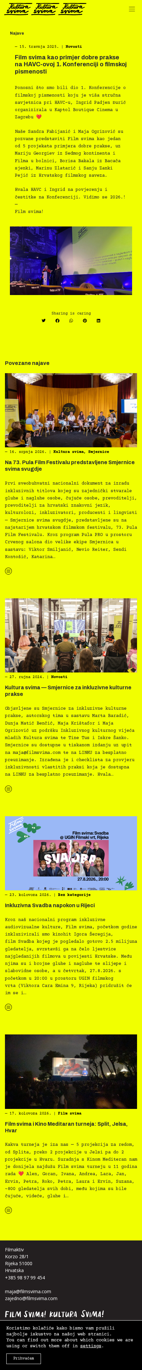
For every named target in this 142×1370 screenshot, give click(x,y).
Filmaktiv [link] (14, 1249)
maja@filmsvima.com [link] (28, 1291)
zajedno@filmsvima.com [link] (31, 1298)
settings (90, 1346)
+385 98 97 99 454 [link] (25, 1277)
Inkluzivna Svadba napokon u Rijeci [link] (50, 905)
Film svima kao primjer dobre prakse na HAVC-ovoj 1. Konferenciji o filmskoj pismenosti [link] (71, 64)
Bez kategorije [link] (74, 895)
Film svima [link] (69, 1114)
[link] (45, 9)
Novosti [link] (74, 47)
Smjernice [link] (98, 452)
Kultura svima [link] (68, 452)
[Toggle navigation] (133, 10)
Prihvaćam (23, 1358)
